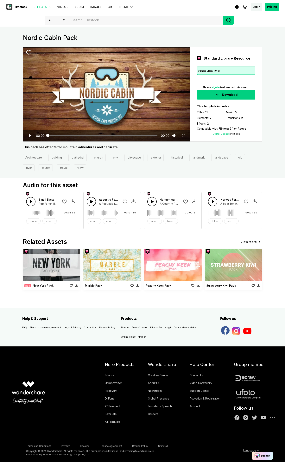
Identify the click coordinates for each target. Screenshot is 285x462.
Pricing (272, 6)
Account (195, 406)
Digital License (221, 133)
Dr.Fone (110, 398)
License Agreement (50, 327)
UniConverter (113, 383)
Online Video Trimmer (133, 336)
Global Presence (158, 398)
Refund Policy (107, 327)
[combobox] (145, 20)
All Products (112, 421)
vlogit (168, 327)
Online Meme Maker (185, 327)
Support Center (199, 390)
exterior (155, 157)
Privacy (65, 446)
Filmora (125, 327)
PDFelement (112, 406)
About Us (154, 383)
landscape (221, 157)
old (240, 157)
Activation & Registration (205, 398)
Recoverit (111, 390)
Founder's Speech (160, 406)
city (115, 157)
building (56, 157)
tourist (45, 168)
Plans (33, 327)
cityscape (134, 157)
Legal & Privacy (72, 327)
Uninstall (163, 446)
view (80, 168)
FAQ (24, 327)
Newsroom (155, 390)
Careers (153, 414)
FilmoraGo (156, 327)
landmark (198, 157)
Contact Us (90, 327)
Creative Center (158, 375)
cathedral (77, 157)
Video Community (201, 383)
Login (256, 6)
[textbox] (145, 20)
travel (63, 168)
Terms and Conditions (38, 446)
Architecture (33, 157)
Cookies (85, 446)
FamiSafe (111, 414)
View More (248, 242)
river (28, 168)
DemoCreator (140, 327)
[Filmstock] (17, 7)
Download (229, 95)
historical (176, 157)
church (98, 157)
